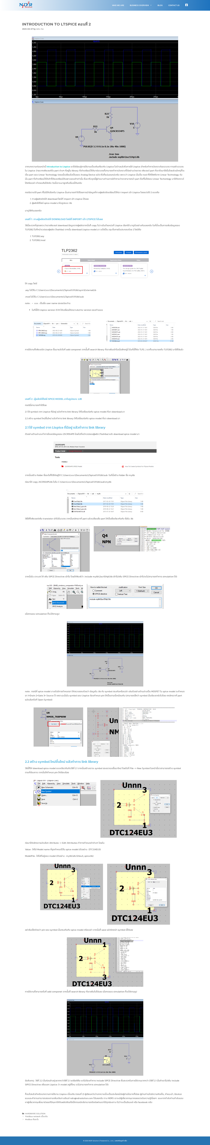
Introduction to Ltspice (58, 166)
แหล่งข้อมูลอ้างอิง (121, 1141)
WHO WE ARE (118, 5)
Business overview (139, 5)
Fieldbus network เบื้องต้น (36, 1116)
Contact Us (174, 5)
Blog (160, 5)
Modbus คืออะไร (32, 1119)
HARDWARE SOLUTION (35, 1113)
